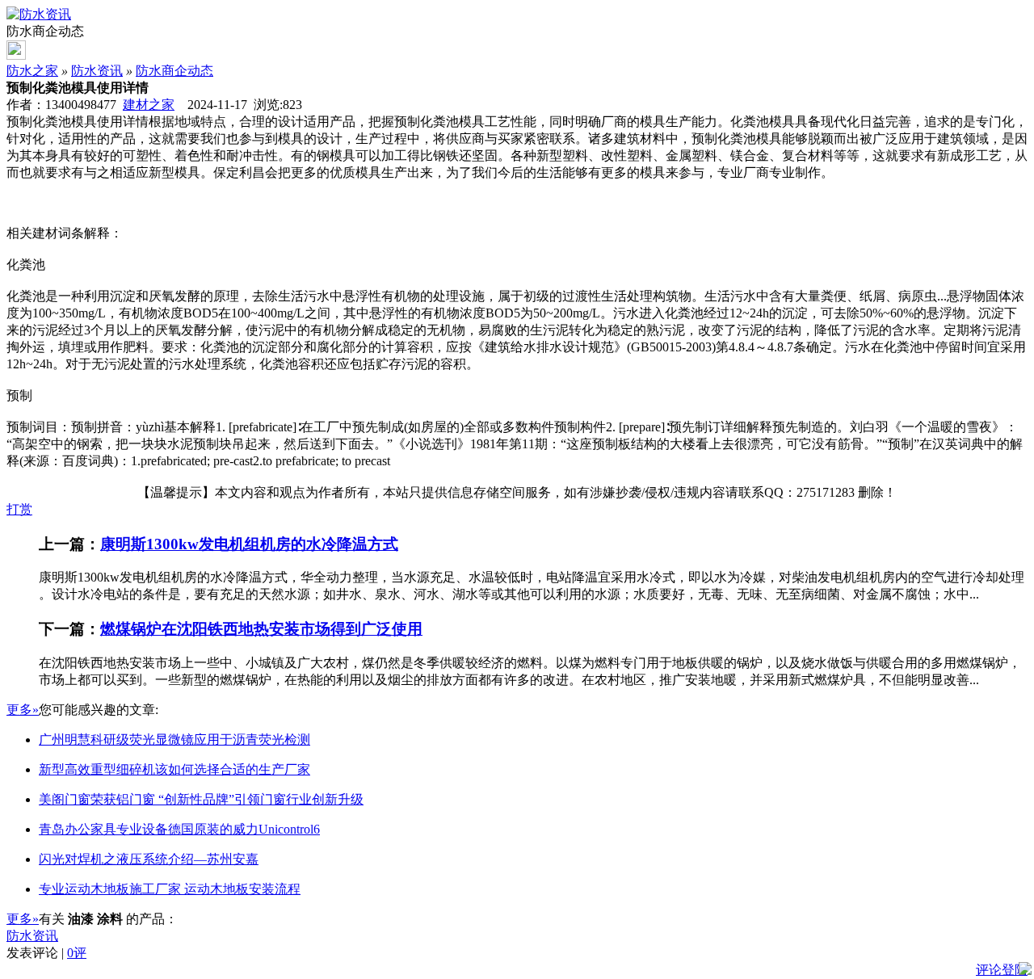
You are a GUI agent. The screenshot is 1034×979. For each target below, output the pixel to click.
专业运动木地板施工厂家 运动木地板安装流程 (170, 889)
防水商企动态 (174, 71)
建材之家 (148, 104)
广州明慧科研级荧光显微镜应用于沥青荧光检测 (174, 739)
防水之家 (32, 71)
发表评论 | (46, 953)
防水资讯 (97, 71)
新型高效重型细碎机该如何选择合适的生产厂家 (174, 769)
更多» (22, 709)
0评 (76, 953)
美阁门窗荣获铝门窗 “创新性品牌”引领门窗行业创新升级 (201, 799)
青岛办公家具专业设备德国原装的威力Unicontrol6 (179, 829)
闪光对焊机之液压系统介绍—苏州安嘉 (148, 859)
